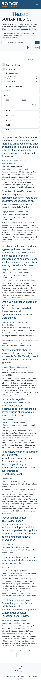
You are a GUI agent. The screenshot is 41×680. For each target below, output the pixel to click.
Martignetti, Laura (8, 568)
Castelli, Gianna (22, 322)
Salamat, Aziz (6, 422)
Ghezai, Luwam (23, 367)
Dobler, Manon (6, 169)
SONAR (15, 676)
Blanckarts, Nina (7, 322)
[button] (10, 73)
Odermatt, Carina (19, 620)
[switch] (3, 64)
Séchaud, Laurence (8, 272)
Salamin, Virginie (7, 420)
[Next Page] (34, 650)
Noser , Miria (6, 620)
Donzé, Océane (18, 161)
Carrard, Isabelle (7, 370)
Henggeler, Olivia (7, 325)
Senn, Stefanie (6, 481)
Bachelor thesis (11, 76)
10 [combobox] (18, 655)
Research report (12, 81)
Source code (21, 671)
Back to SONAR (33, 47)
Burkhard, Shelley (22, 212)
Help (20, 666)
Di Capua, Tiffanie (8, 367)
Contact (21, 668)
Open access (11, 70)
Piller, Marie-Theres (8, 547)
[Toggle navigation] (36, 4)
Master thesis (11, 79)
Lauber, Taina (22, 270)
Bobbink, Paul (6, 571)
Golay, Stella (6, 161)
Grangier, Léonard (8, 270)
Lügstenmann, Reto (8, 623)
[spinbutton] (12, 100)
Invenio (22, 676)
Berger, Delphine (7, 212)
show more (6, 242)
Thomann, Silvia (7, 478)
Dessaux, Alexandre (8, 164)
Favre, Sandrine (7, 214)
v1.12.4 (28, 676)
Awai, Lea (5, 166)
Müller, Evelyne (7, 544)
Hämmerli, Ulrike (7, 328)
